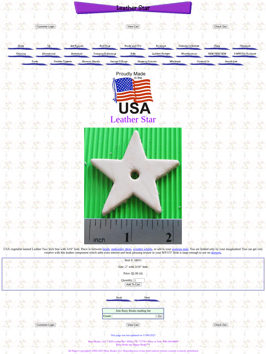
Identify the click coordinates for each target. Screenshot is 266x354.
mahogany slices (121, 249)
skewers (216, 252)
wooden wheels (142, 249)
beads (106, 249)
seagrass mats (180, 249)
